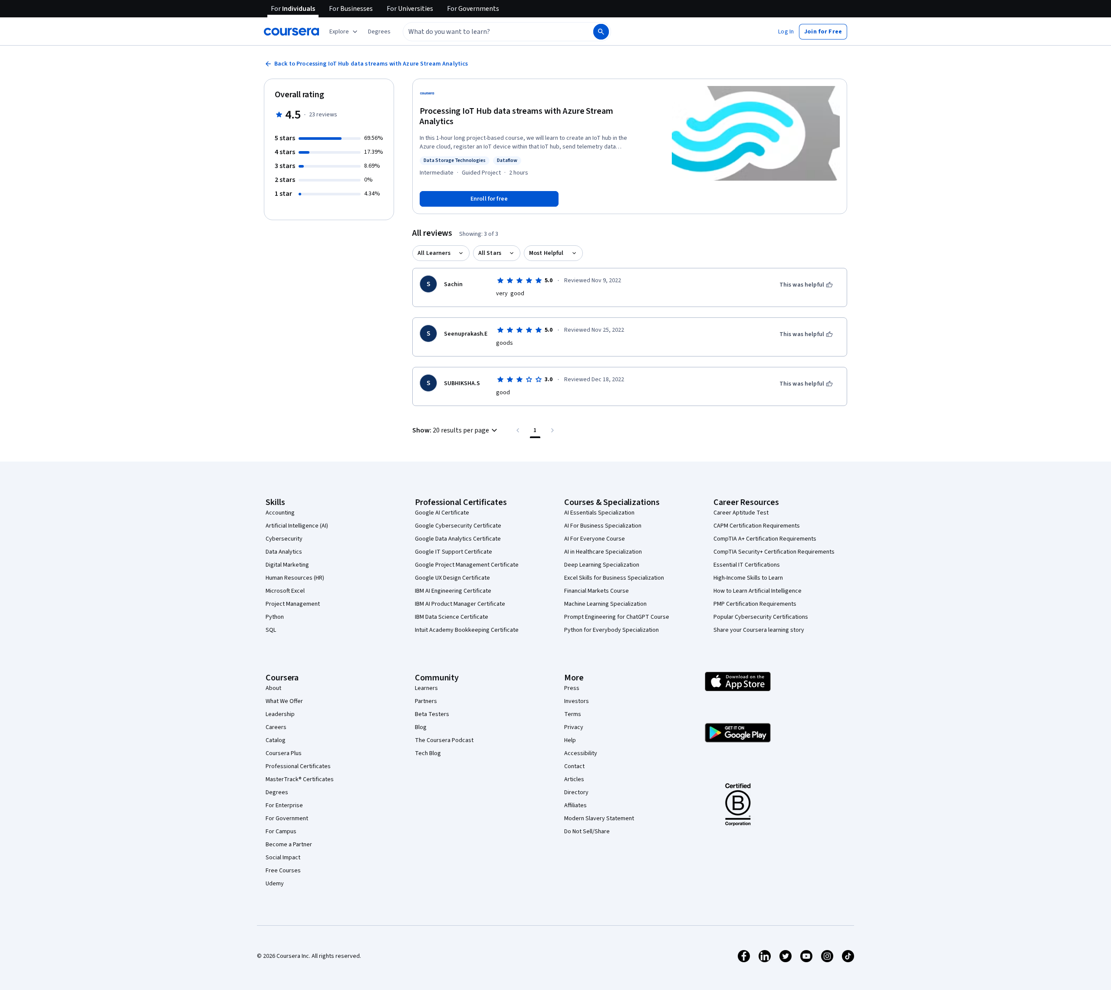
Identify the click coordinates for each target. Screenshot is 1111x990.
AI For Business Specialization (602, 525)
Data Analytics (284, 552)
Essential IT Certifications (746, 565)
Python (275, 617)
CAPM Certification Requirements (756, 525)
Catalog (276, 740)
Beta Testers (432, 714)
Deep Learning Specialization (601, 565)
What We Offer (284, 701)
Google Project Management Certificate (467, 565)
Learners (426, 688)
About (273, 688)
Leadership (280, 714)
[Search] (601, 32)
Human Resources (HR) (295, 578)
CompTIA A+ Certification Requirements (764, 539)
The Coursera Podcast (444, 740)
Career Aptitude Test (741, 512)
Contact (574, 766)
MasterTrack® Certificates (300, 779)
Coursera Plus (284, 753)
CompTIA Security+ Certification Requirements (774, 552)
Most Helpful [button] (546, 253)
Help (570, 740)
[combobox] (488, 31)
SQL (271, 630)
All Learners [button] (433, 253)
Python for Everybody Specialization (611, 630)
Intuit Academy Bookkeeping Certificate (467, 630)
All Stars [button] (489, 253)
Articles (574, 779)
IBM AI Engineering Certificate (453, 591)
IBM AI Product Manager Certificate (460, 604)
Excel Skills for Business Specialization (614, 578)
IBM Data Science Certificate (451, 617)
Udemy (275, 883)
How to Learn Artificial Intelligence (757, 591)
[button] (379, 32)
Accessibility (580, 753)
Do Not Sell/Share (587, 831)
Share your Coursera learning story (758, 630)
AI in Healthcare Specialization (603, 552)
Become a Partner (289, 844)
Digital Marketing (287, 565)
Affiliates (575, 805)
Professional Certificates (298, 766)
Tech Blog (428, 753)
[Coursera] (291, 32)
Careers (276, 727)
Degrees (277, 792)
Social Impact (283, 857)
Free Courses (283, 870)
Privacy (573, 727)
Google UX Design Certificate (452, 578)
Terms (572, 714)
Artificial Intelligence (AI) (297, 525)
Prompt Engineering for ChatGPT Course (616, 617)
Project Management (293, 604)
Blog (421, 727)
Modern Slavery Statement (599, 818)
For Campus (281, 831)
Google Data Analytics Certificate (458, 539)
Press (571, 688)
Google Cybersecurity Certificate (458, 525)
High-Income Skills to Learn (748, 578)
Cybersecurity (284, 539)
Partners (426, 701)
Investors (576, 701)
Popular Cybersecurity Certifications (760, 617)
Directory (576, 792)
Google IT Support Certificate (453, 552)
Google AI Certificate (442, 512)
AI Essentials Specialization (599, 512)
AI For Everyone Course (594, 539)
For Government (287, 818)
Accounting (280, 512)
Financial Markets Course (596, 591)
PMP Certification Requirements (754, 604)
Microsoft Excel (285, 591)
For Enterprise (284, 805)
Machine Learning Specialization (605, 604)
